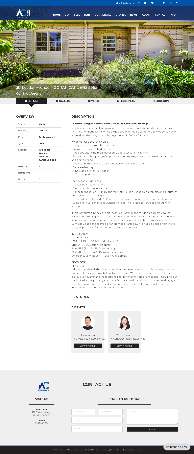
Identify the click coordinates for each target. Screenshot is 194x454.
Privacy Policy (109, 450)
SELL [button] (77, 14)
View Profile (88, 346)
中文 (173, 14)
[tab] (31, 101)
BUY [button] (67, 14)
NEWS (134, 14)
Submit (152, 429)
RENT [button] (87, 14)
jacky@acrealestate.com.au (90, 338)
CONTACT (161, 14)
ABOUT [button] (146, 14)
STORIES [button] (120, 14)
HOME (57, 14)
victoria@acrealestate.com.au (127, 338)
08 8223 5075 (126, 2)
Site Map (99, 450)
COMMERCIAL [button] (103, 14)
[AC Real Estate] (32, 9)
